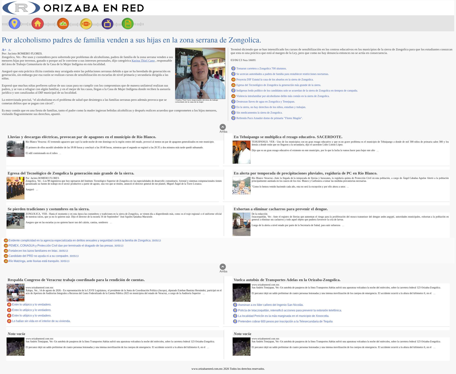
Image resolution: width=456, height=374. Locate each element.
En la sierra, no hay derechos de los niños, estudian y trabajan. (271, 107)
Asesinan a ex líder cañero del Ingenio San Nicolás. (271, 304)
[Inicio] (73, 14)
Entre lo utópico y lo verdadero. (31, 304)
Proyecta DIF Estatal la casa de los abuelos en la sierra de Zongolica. (275, 79)
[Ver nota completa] (15, 156)
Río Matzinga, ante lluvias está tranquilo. (39, 261)
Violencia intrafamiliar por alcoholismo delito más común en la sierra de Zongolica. (283, 96)
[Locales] (36, 23)
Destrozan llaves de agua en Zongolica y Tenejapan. (265, 101)
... (60, 153)
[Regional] (59, 23)
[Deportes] (82, 23)
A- (9, 50)
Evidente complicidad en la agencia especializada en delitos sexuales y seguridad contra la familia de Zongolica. (85, 240)
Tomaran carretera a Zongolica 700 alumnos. (261, 68)
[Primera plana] (13, 23)
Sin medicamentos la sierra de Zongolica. (259, 112)
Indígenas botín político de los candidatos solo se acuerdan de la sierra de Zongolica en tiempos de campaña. (297, 90)
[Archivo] (131, 23)
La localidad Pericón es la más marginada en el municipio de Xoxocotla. (283, 315)
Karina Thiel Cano (143, 60)
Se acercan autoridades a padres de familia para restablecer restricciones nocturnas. (282, 73)
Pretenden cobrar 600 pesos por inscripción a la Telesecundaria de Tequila (285, 321)
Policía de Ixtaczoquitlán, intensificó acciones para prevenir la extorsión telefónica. (290, 310)
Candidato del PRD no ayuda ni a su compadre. (44, 255)
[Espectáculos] (106, 23)
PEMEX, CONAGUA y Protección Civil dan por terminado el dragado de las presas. (66, 245)
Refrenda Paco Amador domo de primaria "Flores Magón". (269, 118)
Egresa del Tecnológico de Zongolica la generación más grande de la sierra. (278, 85)
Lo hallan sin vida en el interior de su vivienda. (41, 321)
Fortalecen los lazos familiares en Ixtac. (38, 250)
